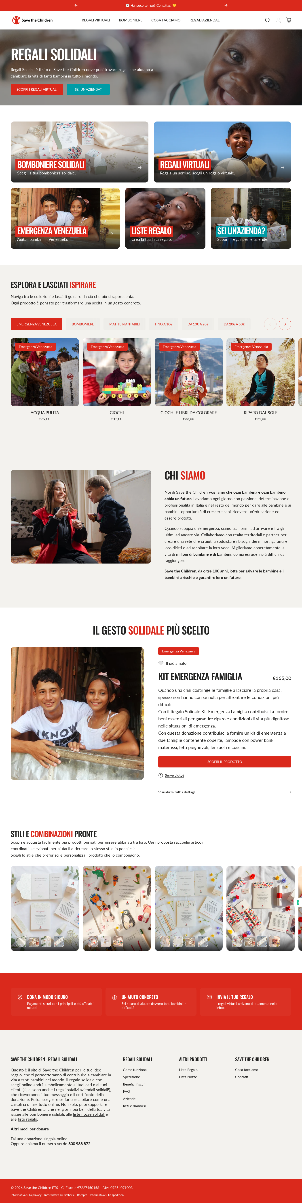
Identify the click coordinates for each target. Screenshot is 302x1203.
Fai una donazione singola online (39, 1138)
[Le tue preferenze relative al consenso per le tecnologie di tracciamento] (298, 902)
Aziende (129, 1098)
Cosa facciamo (246, 1069)
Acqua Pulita (45, 412)
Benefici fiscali (134, 1084)
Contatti (241, 1077)
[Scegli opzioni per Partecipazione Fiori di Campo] (178, 941)
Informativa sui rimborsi (59, 1195)
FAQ (126, 1091)
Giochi (117, 412)
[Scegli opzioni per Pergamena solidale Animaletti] (106, 941)
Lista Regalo (188, 1069)
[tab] (36, 324)
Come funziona (135, 1069)
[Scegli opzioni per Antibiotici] (274, 941)
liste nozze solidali (89, 1114)
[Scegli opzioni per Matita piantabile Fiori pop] (237, 941)
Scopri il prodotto (224, 762)
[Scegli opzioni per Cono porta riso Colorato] (46, 941)
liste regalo (27, 1119)
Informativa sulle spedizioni (107, 1195)
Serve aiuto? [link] (174, 775)
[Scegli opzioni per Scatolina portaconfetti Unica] (34, 942)
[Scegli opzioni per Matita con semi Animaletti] (93, 941)
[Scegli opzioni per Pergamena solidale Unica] (59, 941)
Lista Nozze (188, 1077)
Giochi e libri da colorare (189, 412)
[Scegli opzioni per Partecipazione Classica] (21, 941)
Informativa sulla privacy (26, 1195)
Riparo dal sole (260, 412)
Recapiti (82, 1195)
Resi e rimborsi (134, 1106)
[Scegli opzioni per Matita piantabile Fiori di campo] (165, 941)
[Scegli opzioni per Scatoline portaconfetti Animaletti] (118, 941)
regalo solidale (82, 1079)
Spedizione (131, 1077)
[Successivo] (226, 5)
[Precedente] (76, 5)
